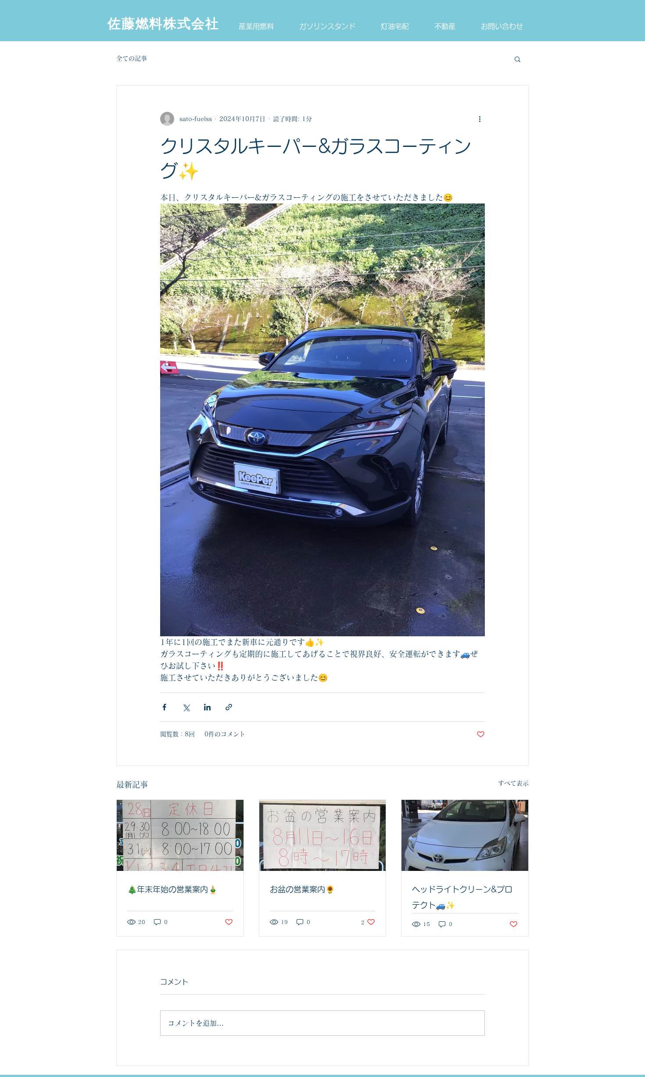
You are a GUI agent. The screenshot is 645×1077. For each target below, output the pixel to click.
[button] (517, 58)
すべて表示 (513, 783)
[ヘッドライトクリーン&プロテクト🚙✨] (464, 835)
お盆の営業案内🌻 (302, 889)
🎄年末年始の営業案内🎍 (172, 889)
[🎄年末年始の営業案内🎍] (180, 835)
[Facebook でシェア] (164, 707)
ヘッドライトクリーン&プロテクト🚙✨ (462, 897)
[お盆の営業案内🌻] (322, 835)
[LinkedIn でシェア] (207, 707)
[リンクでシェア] (229, 707)
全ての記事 (131, 58)
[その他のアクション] (479, 119)
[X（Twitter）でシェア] (186, 707)
